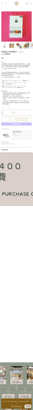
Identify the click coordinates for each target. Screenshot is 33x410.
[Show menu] (2, 3)
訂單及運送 (4, 150)
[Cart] (30, 3)
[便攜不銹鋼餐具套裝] (6, 135)
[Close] (30, 400)
